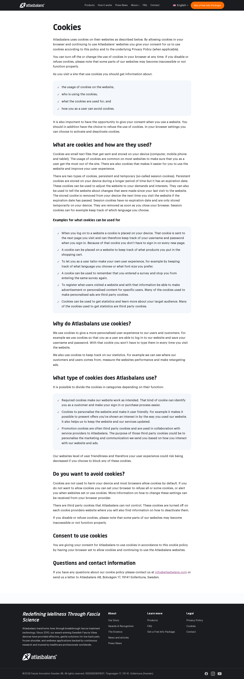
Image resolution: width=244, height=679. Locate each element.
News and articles (118, 637)
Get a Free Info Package (207, 5)
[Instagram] (213, 674)
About (135, 5)
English (182, 5)
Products (90, 5)
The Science (115, 632)
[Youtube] (220, 674)
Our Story (113, 620)
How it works (105, 5)
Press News (121, 5)
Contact (155, 5)
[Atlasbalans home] (32, 5)
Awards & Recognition (121, 626)
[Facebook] (206, 674)
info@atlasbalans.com (171, 572)
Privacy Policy (194, 620)
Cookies (191, 626)
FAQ (145, 5)
